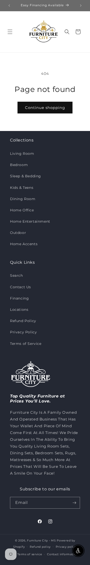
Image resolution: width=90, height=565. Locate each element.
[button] (10, 31)
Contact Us (20, 287)
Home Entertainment (30, 221)
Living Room (22, 153)
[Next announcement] (80, 5)
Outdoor (18, 232)
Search (16, 275)
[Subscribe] (74, 503)
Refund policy (40, 546)
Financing (19, 298)
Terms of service (29, 554)
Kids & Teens (21, 187)
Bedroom (19, 165)
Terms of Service (26, 343)
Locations (19, 309)
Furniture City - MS (41, 540)
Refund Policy (23, 321)
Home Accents (24, 244)
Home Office (22, 210)
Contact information (62, 554)
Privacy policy (66, 546)
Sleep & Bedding (25, 176)
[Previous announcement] (9, 5)
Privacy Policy (23, 332)
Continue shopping (45, 107)
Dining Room (23, 199)
